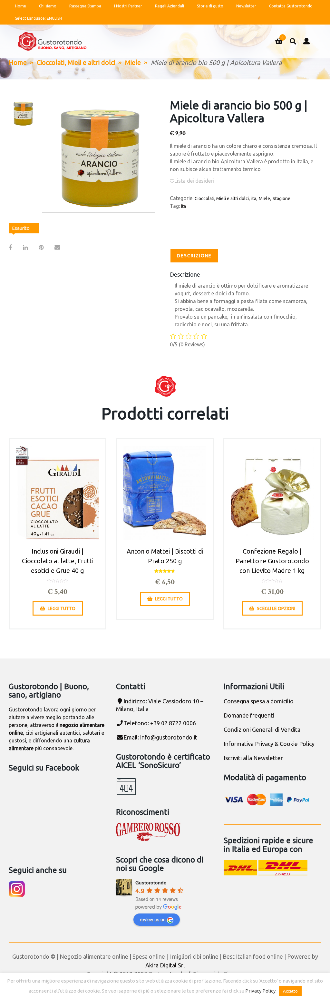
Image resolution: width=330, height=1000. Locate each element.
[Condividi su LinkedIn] (25, 247)
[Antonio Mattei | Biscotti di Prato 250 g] (164, 493)
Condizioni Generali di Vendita (262, 729)
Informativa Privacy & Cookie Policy (269, 743)
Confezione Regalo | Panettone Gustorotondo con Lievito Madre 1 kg (272, 560)
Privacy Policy (260, 991)
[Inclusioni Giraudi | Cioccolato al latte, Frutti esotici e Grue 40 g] (57, 493)
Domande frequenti (249, 715)
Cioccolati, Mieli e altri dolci (76, 62)
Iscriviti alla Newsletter (253, 758)
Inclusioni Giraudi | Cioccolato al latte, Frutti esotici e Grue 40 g (57, 560)
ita (253, 198)
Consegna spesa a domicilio (259, 701)
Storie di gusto (210, 6)
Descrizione (194, 255)
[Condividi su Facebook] (10, 247)
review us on (153, 919)
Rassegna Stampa (85, 6)
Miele (133, 62)
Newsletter (246, 6)
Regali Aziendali (169, 6)
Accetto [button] (290, 991)
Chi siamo (47, 6)
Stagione (281, 198)
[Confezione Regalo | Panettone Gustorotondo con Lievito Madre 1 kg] (272, 493)
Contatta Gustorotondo (291, 6)
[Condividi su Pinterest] (41, 247)
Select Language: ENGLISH (38, 18)
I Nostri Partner (128, 6)
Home (20, 6)
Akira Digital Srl (165, 965)
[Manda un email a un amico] (57, 247)
